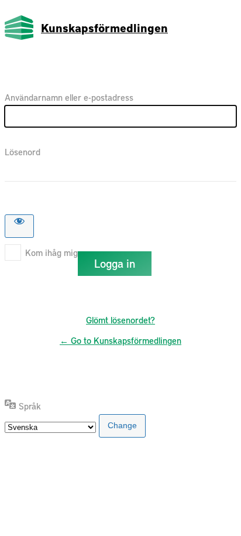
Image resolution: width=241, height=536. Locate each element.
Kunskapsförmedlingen (104, 27)
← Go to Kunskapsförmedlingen (120, 340)
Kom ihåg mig (51, 252)
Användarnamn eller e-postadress (69, 97)
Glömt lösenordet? (120, 320)
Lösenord (22, 152)
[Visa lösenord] (19, 226)
